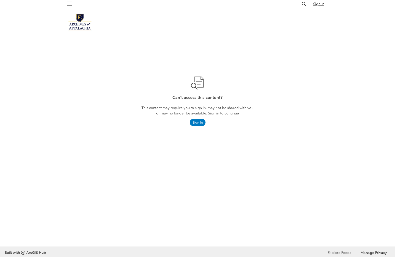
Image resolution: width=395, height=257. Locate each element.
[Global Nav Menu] (69, 4)
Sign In (318, 4)
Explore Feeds (339, 252)
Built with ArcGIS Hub (25, 252)
